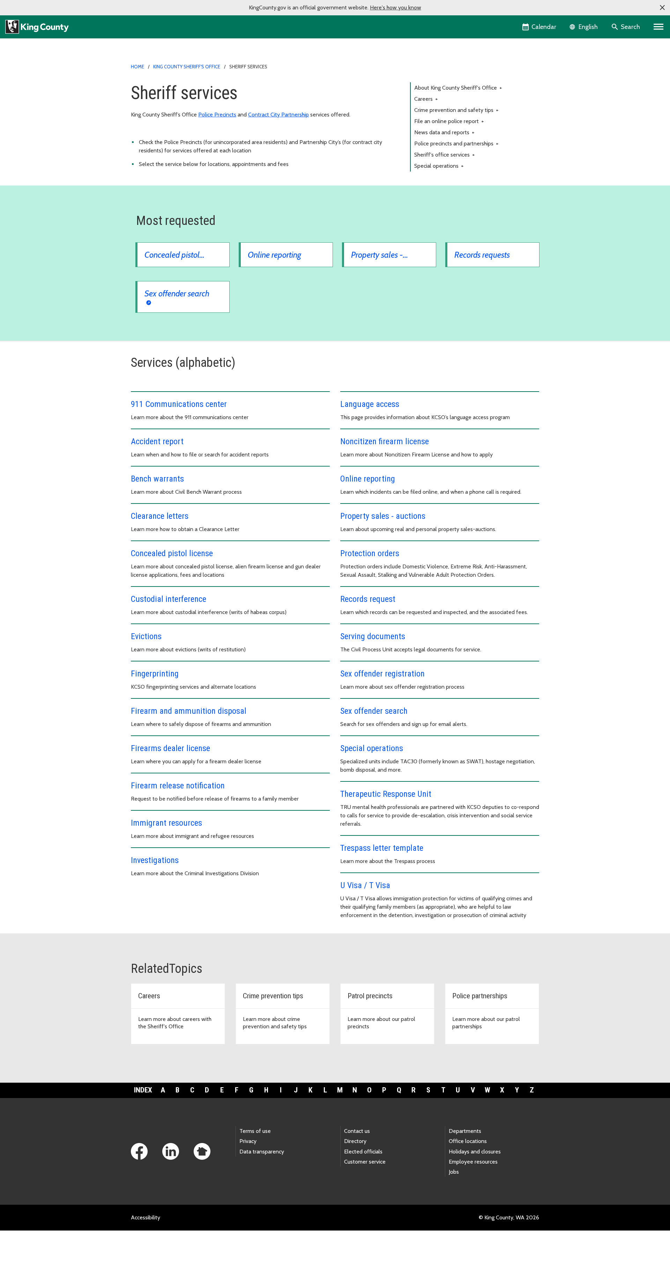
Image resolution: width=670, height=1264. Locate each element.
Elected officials (363, 1151)
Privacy (247, 1141)
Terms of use (255, 1131)
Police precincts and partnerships (456, 143)
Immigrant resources (166, 823)
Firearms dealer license (170, 748)
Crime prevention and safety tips (456, 110)
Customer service (365, 1161)
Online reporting (367, 479)
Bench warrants (157, 479)
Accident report (157, 441)
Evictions (146, 636)
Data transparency (261, 1151)
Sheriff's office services (444, 154)
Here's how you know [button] (395, 7)
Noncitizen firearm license (384, 441)
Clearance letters (159, 516)
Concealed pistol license (172, 553)
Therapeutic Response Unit (385, 794)
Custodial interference (169, 599)
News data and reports (444, 132)
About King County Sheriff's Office (458, 87)
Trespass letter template (381, 848)
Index (143, 1090)
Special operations (439, 165)
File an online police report (449, 121)
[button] (662, 7)
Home (137, 66)
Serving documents (372, 636)
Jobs (454, 1171)
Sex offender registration (382, 674)
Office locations (468, 1141)
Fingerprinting (155, 674)
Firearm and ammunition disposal (188, 711)
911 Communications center (179, 404)
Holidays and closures (475, 1151)
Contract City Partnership (278, 114)
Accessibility (145, 1217)
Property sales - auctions (382, 516)
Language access (369, 404)
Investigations (155, 860)
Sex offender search (374, 711)
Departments (465, 1131)
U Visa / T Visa (365, 885)
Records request (367, 599)
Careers (426, 99)
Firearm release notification (178, 785)
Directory (355, 1141)
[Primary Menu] (658, 26)
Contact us (357, 1131)
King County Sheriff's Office (186, 66)
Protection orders (369, 553)
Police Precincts (217, 114)
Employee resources (473, 1161)
